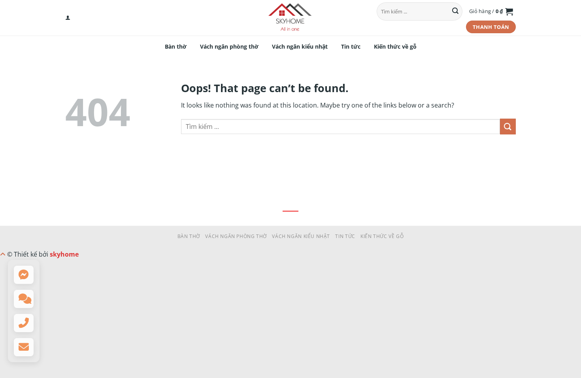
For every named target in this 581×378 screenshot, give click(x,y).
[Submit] (455, 11)
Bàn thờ (176, 46)
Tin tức (350, 46)
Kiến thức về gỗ (395, 46)
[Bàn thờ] (290, 18)
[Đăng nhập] (67, 18)
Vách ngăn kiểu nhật (300, 46)
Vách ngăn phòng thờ (229, 46)
